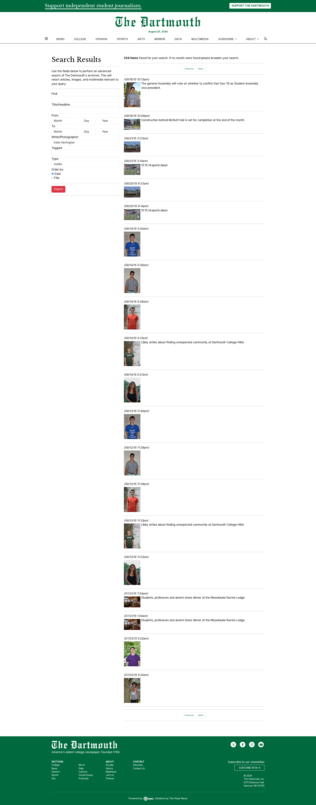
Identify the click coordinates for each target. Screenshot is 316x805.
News (60, 39)
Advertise (138, 765)
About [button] (251, 39)
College (80, 39)
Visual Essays (86, 775)
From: (55, 115)
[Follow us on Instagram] (251, 744)
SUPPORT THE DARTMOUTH (250, 5)
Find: (55, 93)
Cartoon (83, 771)
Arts (141, 39)
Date (57, 173)
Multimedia (200, 39)
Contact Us (139, 768)
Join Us (110, 775)
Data (178, 39)
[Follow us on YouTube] (261, 744)
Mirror (159, 39)
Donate (110, 765)
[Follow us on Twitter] (233, 744)
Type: (55, 158)
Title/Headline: (61, 104)
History (109, 768)
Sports (122, 39)
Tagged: (57, 148)
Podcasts (84, 778)
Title (56, 178)
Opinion (101, 39)
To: (53, 126)
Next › (201, 69)
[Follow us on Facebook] (242, 744)
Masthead (111, 771)
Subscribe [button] (226, 39)
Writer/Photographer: (65, 137)
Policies (110, 778)
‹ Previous (189, 69)
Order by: (58, 169)
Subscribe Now (248, 767)
